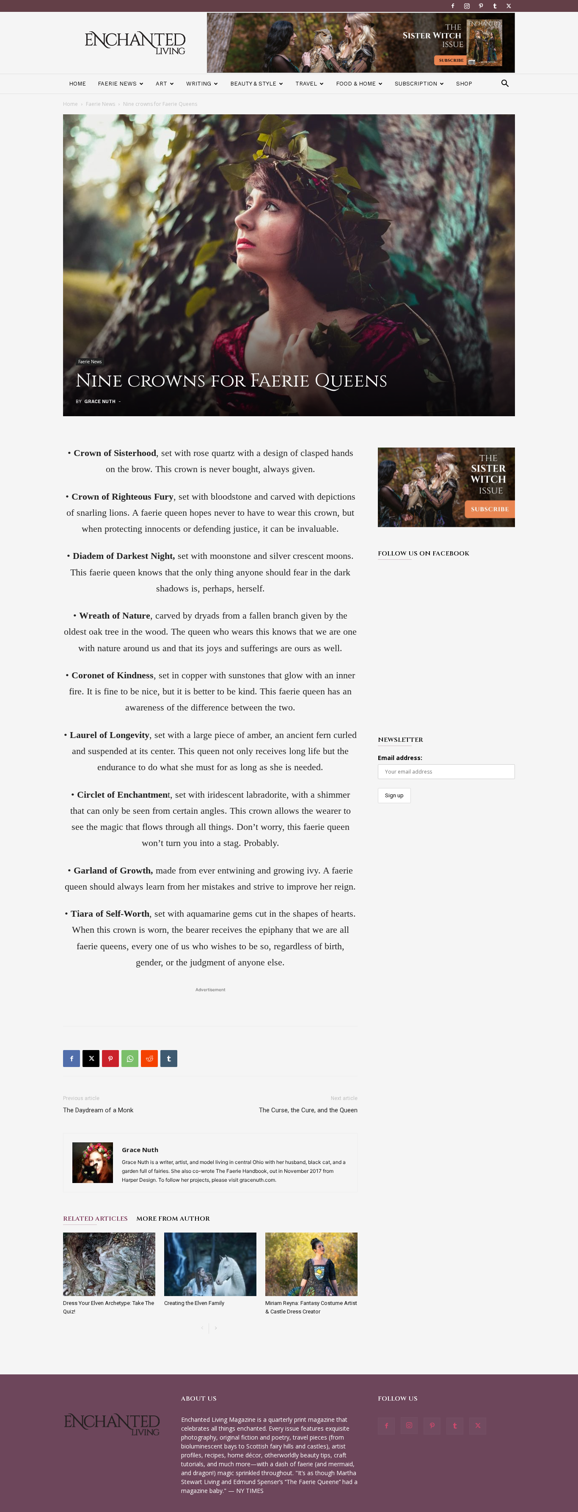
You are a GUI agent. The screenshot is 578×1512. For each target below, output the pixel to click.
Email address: (400, 758)
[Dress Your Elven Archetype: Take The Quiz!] (109, 1264)
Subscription (416, 83)
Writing (198, 83)
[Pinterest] (480, 6)
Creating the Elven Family (194, 1303)
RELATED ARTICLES (95, 1218)
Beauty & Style (253, 83)
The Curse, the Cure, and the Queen (308, 1110)
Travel (306, 83)
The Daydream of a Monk (98, 1110)
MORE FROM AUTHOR (173, 1218)
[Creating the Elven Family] (210, 1264)
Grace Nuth (100, 401)
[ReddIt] (149, 1058)
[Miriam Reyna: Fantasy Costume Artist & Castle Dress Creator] (311, 1264)
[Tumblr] (494, 6)
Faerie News (117, 83)
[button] (505, 84)
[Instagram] (466, 6)
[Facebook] (452, 6)
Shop (464, 83)
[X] (508, 6)
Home (77, 83)
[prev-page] (202, 1328)
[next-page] (215, 1328)
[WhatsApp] (129, 1058)
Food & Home (356, 83)
